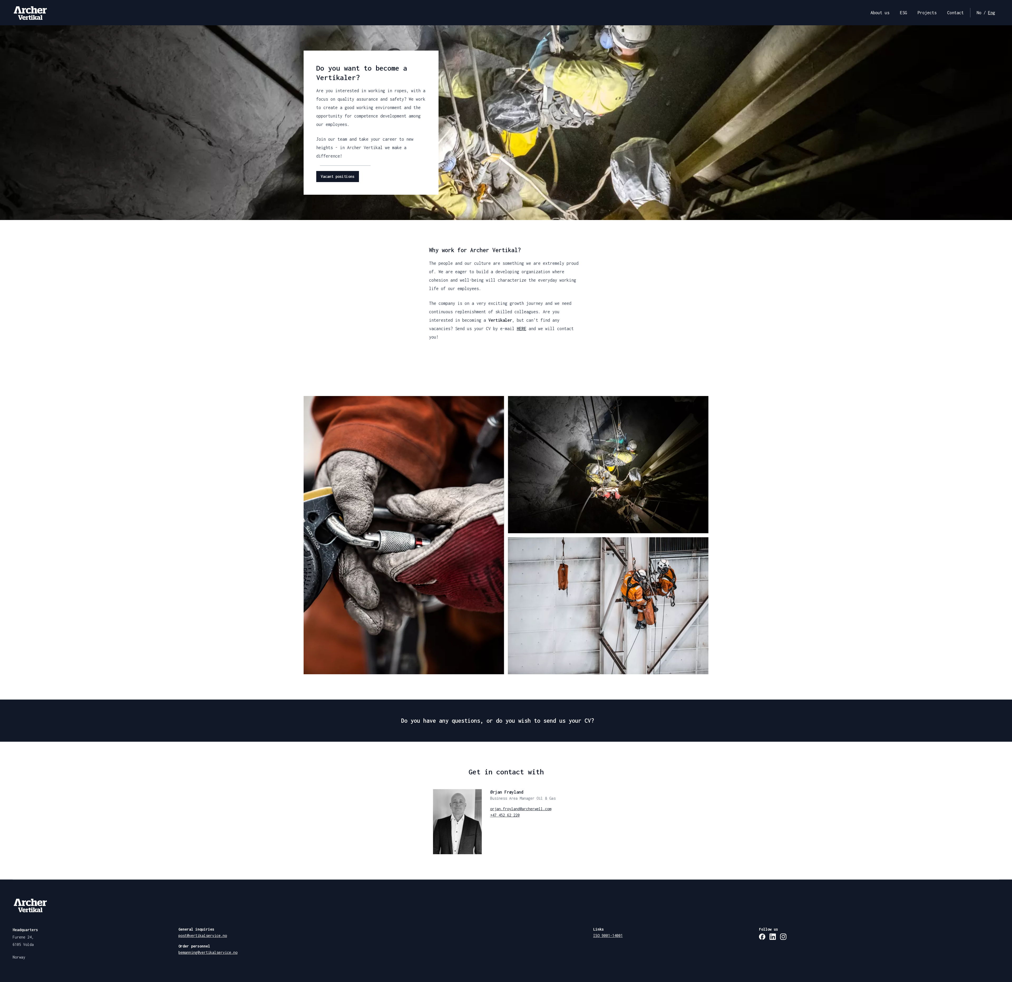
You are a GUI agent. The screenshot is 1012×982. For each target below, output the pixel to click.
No (979, 12)
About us (879, 12)
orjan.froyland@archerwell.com (520, 809)
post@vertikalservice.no (202, 935)
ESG (903, 12)
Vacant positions (337, 176)
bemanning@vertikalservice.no (207, 952)
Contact (955, 12)
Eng (991, 12)
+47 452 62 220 (505, 815)
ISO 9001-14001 (608, 935)
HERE (521, 328)
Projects (927, 12)
